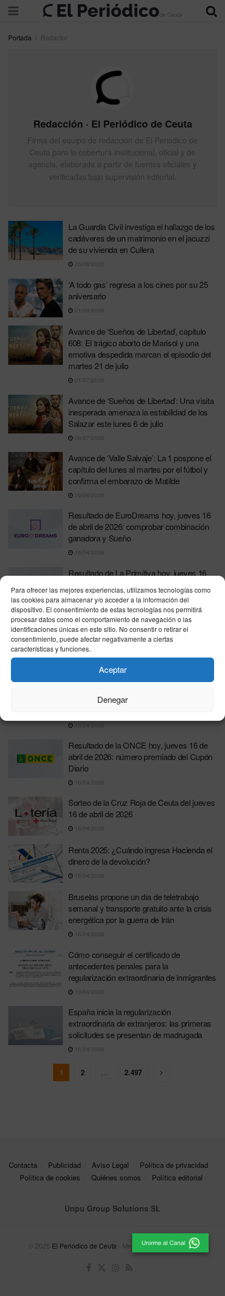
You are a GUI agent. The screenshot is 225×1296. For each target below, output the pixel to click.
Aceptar (113, 669)
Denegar (112, 699)
